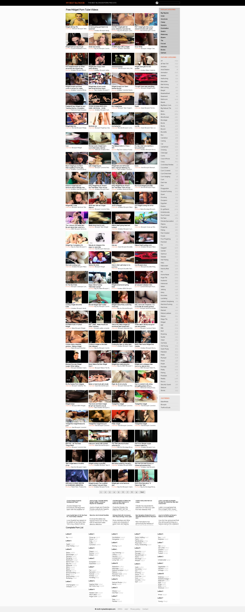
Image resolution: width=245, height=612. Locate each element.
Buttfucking (70, 576)
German (163, 53)
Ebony (154, 149)
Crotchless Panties (169, 165)
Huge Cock (93, 596)
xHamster (68, 28)
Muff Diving (116, 576)
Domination (165, 28)
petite (101, 328)
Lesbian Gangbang (169, 301)
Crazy (169, 162)
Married (169, 310)
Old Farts (169, 343)
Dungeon (169, 200)
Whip (160, 584)
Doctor (91, 553)
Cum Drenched (169, 173)
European (92, 562)
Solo (136, 578)
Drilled (91, 555)
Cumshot (131, 30)
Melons (114, 572)
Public (155, 368)
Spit (136, 582)
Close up (149, 227)
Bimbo (169, 114)
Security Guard (169, 384)
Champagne (70, 585)
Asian (78, 110)
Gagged (169, 248)
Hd (169, 272)
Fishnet (91, 574)
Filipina (169, 224)
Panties (114, 601)
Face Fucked (169, 215)
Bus (169, 135)
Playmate (138, 543)
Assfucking (169, 78)
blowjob (142, 308)
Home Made (169, 274)
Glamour (169, 254)
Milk (169, 328)
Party (76, 487)
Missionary (164, 34)
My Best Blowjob (75, 3)
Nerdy (114, 584)
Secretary (138, 569)
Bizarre (163, 37)
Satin (137, 567)
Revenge (138, 559)
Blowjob (163, 404)
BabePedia (164, 401)
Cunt (169, 179)
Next (142, 492)
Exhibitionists (169, 212)
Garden (169, 251)
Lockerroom (116, 558)
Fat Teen (169, 218)
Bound (169, 129)
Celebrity (152, 70)
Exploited (92, 563)
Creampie (155, 48)
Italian (169, 286)
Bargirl (169, 90)
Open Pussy (169, 349)
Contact (145, 609)
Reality (169, 378)
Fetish (154, 328)
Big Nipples (165, 13)
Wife (159, 586)
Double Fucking (169, 191)
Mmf (169, 331)
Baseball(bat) (169, 93)
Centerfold (169, 147)
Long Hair (115, 560)
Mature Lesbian (169, 313)
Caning (169, 141)
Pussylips (169, 375)
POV (110, 70)
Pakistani (169, 352)
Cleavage (169, 153)
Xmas (160, 595)
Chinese (69, 587)
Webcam (75, 28)
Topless (161, 549)
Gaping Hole (93, 584)
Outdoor (125, 149)
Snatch (163, 31)
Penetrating (139, 541)
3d (169, 61)
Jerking (169, 289)
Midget (169, 322)
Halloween (169, 266)
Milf (169, 325)
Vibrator (161, 568)
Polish (169, 364)
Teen (84, 28)
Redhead (109, 167)
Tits (162, 40)
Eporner (68, 48)
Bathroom (169, 99)
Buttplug (69, 578)
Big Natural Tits (169, 108)
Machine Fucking (169, 304)
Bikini (169, 111)
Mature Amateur (118, 570)
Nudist (169, 337)
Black (68, 569)
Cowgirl (88, 328)
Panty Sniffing (140, 537)
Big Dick (119, 30)
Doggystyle (169, 188)
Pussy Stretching (141, 545)
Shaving (138, 573)
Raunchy (138, 551)
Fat (90, 570)
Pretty (169, 370)
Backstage (70, 554)
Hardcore (132, 90)
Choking (169, 150)
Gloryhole (164, 19)
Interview (164, 47)
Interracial (169, 283)
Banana (68, 556)
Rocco (169, 381)
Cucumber (169, 168)
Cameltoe (169, 138)
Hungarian (115, 539)
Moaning (169, 334)
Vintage (149, 48)
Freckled (169, 242)
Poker (169, 361)
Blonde (142, 30)
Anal (119, 68)
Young (160, 601)
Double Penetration (77, 48)
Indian (111, 445)
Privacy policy (135, 609)
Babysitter (169, 81)
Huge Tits (169, 277)
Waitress (161, 577)
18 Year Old (169, 64)
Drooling (169, 197)
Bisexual (152, 167)
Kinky (169, 292)
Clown (91, 539)
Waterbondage (163, 579)
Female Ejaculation (169, 221)
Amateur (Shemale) (124, 48)
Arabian (169, 75)
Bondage (169, 120)
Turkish (160, 553)
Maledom (115, 567)
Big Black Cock (169, 105)
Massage (115, 568)
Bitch (68, 567)
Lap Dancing (116, 553)
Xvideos (137, 308)
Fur (169, 245)
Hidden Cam (93, 593)
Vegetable (161, 567)
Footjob (130, 149)
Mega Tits (169, 319)
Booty (169, 126)
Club (90, 541)
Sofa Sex (138, 576)
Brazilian (83, 348)
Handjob (108, 30)
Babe (147, 70)
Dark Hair (169, 182)
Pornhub (91, 30)
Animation (169, 72)
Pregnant (154, 187)
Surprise (161, 539)
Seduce (169, 387)
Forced (163, 43)
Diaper (91, 551)
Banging (69, 558)
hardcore (148, 308)
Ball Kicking (169, 84)
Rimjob (137, 560)
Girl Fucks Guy (94, 586)
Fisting (169, 230)
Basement (169, 96)
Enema (169, 206)
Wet (159, 582)
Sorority (138, 580)
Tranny (160, 551)
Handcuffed (169, 269)
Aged (68, 544)
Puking (169, 373)
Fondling (92, 577)
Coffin (91, 543)
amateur (154, 308)
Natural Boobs (117, 582)
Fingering (169, 227)
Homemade (87, 48)
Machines (169, 307)
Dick (169, 185)
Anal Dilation (169, 69)
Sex (136, 571)
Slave (137, 574)
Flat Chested (169, 233)
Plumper (169, 358)
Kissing (114, 546)
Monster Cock (117, 574)
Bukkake (79, 368)
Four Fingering (169, 239)
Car (169, 144)
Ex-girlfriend (169, 209)
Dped (169, 194)
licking (149, 387)
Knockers (169, 295)
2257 (126, 609)
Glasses (169, 257)
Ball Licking (169, 87)
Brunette (169, 132)
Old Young (169, 346)
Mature (169, 316)
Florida (91, 576)
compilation (107, 328)
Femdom (153, 108)
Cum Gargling (169, 176)
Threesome (82, 487)
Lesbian (156, 128)
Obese (114, 591)
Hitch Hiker (93, 595)
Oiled (169, 340)
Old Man (115, 593)
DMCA (120, 609)
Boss (68, 574)
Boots (169, 123)
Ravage (137, 553)
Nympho (164, 25)
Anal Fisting (70, 546)
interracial (143, 387)
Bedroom (69, 560)
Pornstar (169, 367)
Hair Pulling (169, 260)
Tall (159, 546)
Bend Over (70, 562)
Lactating (169, 298)
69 (67, 537)
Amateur (169, 66)
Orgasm (129, 108)
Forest (169, 236)
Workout (161, 588)
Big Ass (96, 48)
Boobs (163, 50)
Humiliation (116, 537)
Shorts (169, 390)
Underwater (162, 560)
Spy (159, 537)
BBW (72, 229)
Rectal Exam (139, 555)
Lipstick (115, 556)
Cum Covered (169, 170)
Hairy (169, 263)
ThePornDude (165, 407)
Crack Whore (169, 159)
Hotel (162, 16)
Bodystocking (71, 573)
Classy (163, 22)
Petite (169, 355)
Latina (107, 70)
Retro (137, 557)
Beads (169, 102)
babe (110, 407)
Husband (169, 280)
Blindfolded (169, 117)
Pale (113, 599)
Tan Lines (161, 548)
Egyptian (169, 203)
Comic (169, 156)
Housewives (84, 110)
